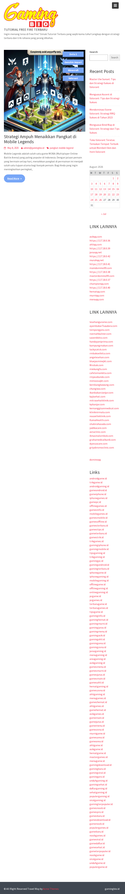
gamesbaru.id (97, 815)
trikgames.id (97, 541)
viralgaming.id (97, 800)
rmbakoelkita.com (100, 353)
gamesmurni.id (98, 670)
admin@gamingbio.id (33, 147)
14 (109, 189)
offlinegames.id (98, 505)
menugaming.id (98, 655)
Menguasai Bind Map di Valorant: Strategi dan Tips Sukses (104, 128)
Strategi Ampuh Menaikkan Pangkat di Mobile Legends (40, 139)
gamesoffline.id (98, 521)
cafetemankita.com (100, 373)
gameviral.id (96, 839)
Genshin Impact (73, 62)
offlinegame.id (97, 584)
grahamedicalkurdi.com (103, 439)
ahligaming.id (97, 694)
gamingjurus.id (98, 627)
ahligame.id (96, 745)
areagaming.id (97, 659)
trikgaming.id (97, 557)
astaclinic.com (98, 431)
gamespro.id (96, 812)
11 (96, 189)
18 (96, 194)
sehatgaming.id (98, 792)
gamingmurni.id (98, 623)
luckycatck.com (98, 349)
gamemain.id (97, 717)
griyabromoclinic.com (102, 447)
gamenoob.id (97, 823)
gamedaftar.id (97, 843)
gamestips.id (97, 529)
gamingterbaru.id (99, 568)
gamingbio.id (112, 888)
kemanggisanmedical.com (104, 408)
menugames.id (98, 698)
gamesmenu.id (98, 666)
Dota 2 (73, 54)
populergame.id (98, 866)
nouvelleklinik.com (100, 416)
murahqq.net (97, 260)
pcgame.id (95, 596)
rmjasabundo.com (100, 376)
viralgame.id (96, 859)
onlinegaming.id (99, 592)
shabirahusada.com (100, 424)
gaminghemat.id (99, 619)
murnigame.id (97, 733)
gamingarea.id (97, 643)
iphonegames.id (98, 498)
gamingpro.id (97, 776)
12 (100, 189)
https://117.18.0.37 (100, 279)
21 (109, 194)
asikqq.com (96, 236)
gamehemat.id (98, 710)
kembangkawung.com (102, 384)
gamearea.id (96, 741)
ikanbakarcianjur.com (101, 392)
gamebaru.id (96, 831)
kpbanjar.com (97, 404)
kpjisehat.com (97, 396)
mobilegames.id (98, 513)
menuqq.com (97, 299)
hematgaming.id (99, 686)
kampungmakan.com (101, 345)
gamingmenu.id (98, 631)
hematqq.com (97, 291)
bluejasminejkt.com (101, 361)
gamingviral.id (97, 772)
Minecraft (73, 70)
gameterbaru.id (98, 533)
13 (104, 189)
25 (96, 199)
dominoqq (95, 459)
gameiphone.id (98, 494)
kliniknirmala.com (100, 412)
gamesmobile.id (98, 517)
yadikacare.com (98, 428)
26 (100, 199)
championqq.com (99, 283)
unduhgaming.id (98, 780)
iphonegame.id (98, 572)
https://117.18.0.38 (100, 272)
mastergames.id (99, 757)
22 (113, 194)
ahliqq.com (96, 244)
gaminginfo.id (97, 615)
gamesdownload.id (100, 819)
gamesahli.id (97, 682)
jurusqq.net (96, 252)
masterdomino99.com (102, 275)
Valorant (73, 78)
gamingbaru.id (98, 768)
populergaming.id (99, 796)
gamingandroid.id (99, 564)
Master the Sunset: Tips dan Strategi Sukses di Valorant (103, 83)
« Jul (103, 213)
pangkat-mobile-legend (61, 147)
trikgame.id (96, 482)
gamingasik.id (97, 635)
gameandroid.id (98, 490)
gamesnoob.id (97, 808)
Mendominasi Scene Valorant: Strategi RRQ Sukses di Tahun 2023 (102, 113)
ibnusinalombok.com (101, 435)
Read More (13, 178)
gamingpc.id (96, 560)
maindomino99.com (101, 268)
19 (100, 194)
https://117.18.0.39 (100, 248)
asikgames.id (97, 713)
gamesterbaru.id (99, 525)
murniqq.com (97, 295)
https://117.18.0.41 (100, 264)
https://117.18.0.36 (100, 240)
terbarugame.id (98, 604)
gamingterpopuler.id (101, 804)
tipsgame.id (96, 611)
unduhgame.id (97, 863)
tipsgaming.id (97, 553)
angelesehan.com (99, 357)
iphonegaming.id (99, 576)
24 (91, 199)
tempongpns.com (100, 329)
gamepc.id (95, 502)
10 (91, 189)
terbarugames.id (99, 608)
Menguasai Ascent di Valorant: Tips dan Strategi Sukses (104, 98)
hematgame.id (98, 753)
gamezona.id (97, 729)
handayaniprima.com (101, 341)
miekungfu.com (98, 369)
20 (104, 194)
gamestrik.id (97, 537)
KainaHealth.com (99, 420)
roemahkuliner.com (100, 333)
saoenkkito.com (98, 337)
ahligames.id (97, 706)
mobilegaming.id (99, 580)
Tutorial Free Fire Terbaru (25, 29)
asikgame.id (96, 749)
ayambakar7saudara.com (103, 325)
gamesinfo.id (97, 509)
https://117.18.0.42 (100, 256)
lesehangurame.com (101, 322)
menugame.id (97, 761)
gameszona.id (97, 690)
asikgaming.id (97, 662)
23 (117, 194)
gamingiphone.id (99, 545)
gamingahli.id (97, 639)
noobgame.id (97, 855)
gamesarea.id (97, 737)
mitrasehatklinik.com (102, 400)
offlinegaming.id (99, 588)
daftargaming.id (98, 788)
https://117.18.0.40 (100, 287)
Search (94, 51)
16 (117, 189)
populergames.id (99, 827)
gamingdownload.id (100, 764)
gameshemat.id (98, 702)
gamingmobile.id (99, 549)
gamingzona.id (98, 647)
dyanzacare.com (98, 443)
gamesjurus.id (97, 674)
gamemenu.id (97, 725)
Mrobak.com (96, 365)
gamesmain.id (97, 678)
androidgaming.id (99, 486)
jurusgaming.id (98, 651)
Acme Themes (51, 888)
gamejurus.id (97, 721)
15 (113, 189)
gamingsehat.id (98, 784)
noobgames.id (97, 835)
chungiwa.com (97, 388)
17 (91, 194)
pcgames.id (96, 600)
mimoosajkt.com (99, 380)
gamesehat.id (97, 847)
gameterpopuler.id (100, 851)
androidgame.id (98, 478)
